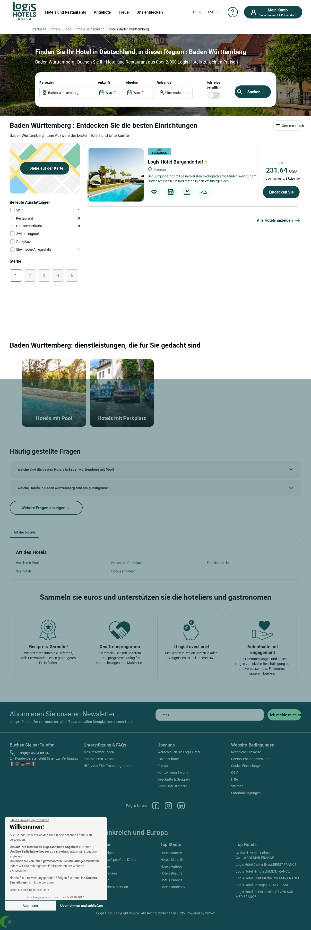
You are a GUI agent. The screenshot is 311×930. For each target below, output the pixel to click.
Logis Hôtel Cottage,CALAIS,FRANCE (263, 885)
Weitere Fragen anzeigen (43, 507)
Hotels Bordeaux (172, 886)
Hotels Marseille (172, 859)
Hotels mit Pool (27, 562)
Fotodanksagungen (246, 793)
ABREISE (132, 82)
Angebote (102, 12)
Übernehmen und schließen (81, 905)
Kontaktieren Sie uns (99, 758)
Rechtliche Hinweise (246, 752)
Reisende (164, 82)
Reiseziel (46, 82)
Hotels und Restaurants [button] (65, 12)
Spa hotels (24, 571)
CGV (234, 772)
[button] (9, 922)
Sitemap (237, 786)
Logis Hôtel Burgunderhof (176, 161)
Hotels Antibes (171, 866)
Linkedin (181, 805)
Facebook (155, 805)
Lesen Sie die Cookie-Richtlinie (29, 890)
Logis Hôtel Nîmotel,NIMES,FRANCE (263, 871)
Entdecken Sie (281, 192)
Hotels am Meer (123, 571)
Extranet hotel (168, 758)
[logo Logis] (24, 10)
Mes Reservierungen (99, 752)
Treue (124, 12)
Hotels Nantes (171, 852)
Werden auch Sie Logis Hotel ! (179, 752)
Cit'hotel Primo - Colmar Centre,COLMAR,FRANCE (255, 855)
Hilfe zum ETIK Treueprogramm (107, 765)
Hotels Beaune (171, 873)
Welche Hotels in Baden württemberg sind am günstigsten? (63, 488)
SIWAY (210, 913)
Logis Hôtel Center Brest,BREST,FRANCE (266, 864)
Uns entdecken (150, 12)
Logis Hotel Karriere (172, 786)
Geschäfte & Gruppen (173, 779)
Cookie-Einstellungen (246, 765)
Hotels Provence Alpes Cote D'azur (111, 859)
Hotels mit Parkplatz (126, 562)
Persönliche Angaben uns (250, 758)
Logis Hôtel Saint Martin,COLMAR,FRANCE (268, 878)
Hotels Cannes (171, 880)
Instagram (168, 805)
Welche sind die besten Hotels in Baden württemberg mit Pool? (65, 469)
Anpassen (30, 905)
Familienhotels (218, 562)
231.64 (281, 170)
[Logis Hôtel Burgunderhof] (115, 175)
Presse (162, 765)
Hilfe (234, 779)
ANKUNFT (104, 82)
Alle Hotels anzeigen (275, 220)
